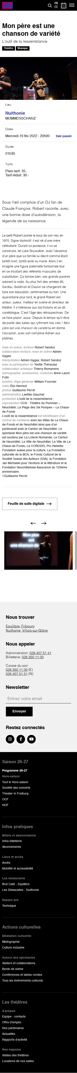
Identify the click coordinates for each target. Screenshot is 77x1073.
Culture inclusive (13, 947)
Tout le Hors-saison (15, 782)
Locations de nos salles (18, 1061)
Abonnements (11, 846)
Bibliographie (11, 941)
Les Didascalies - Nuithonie (20, 890)
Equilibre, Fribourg (20, 626)
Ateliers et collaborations (18, 963)
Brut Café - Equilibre (16, 884)
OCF (5, 799)
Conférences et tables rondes (22, 974)
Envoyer (19, 711)
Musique (23, 48)
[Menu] (72, 5)
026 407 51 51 (17, 674)
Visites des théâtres (15, 1055)
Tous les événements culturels (22, 980)
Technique (9, 905)
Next (44, 523)
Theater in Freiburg (15, 793)
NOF (5, 805)
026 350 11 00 (33, 657)
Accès (6, 862)
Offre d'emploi (11, 1022)
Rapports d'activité (14, 1039)
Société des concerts (16, 787)
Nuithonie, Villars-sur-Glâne (27, 630)
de (56, 7)
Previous (33, 523)
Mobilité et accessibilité (17, 868)
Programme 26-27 (14, 770)
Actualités (8, 1034)
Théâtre (8, 48)
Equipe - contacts (14, 1016)
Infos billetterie (12, 841)
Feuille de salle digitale (26, 504)
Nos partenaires (13, 1028)
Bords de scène (12, 969)
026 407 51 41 (40, 653)
